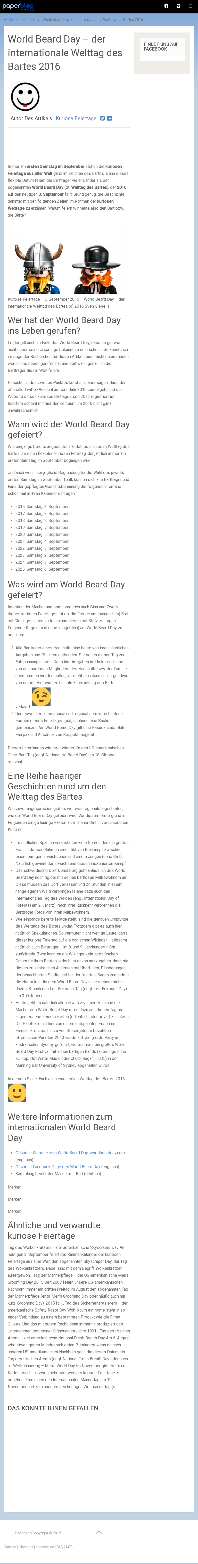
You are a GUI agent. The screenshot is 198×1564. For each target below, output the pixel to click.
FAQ (59, 1547)
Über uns (26, 1547)
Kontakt (10, 1547)
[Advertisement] (69, 1460)
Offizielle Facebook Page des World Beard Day (57, 1166)
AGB (69, 1547)
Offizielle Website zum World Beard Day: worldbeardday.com (70, 1152)
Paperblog (23, 1533)
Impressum (45, 1547)
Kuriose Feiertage (76, 118)
